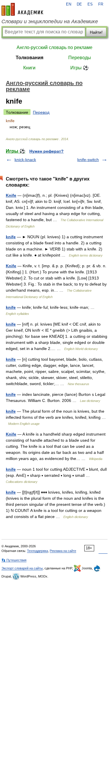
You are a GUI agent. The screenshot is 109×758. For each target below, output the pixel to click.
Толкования (29, 57)
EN (68, 4)
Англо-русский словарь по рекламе (54, 47)
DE (79, 4)
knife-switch (88, 159)
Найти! (96, 32)
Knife (11, 195)
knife (11, 236)
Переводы (79, 57)
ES (90, 4)
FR (100, 4)
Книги (29, 67)
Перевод (41, 112)
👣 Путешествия (13, 560)
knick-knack (25, 159)
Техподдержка (37, 551)
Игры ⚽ (79, 67)
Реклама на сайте (63, 551)
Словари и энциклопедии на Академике (49, 21)
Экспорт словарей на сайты (22, 568)
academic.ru (22, 9)
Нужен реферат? (46, 151)
